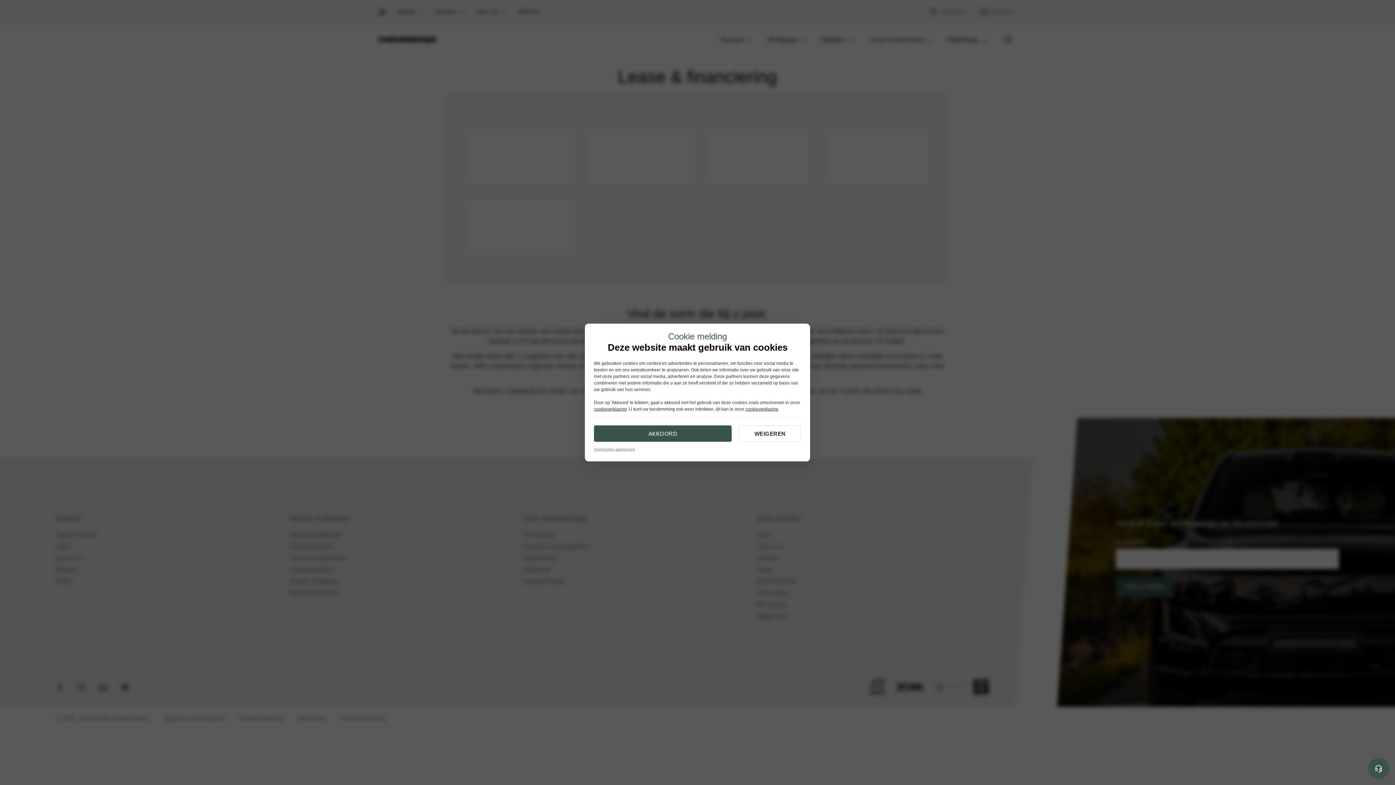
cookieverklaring (610, 409)
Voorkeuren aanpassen (614, 449)
